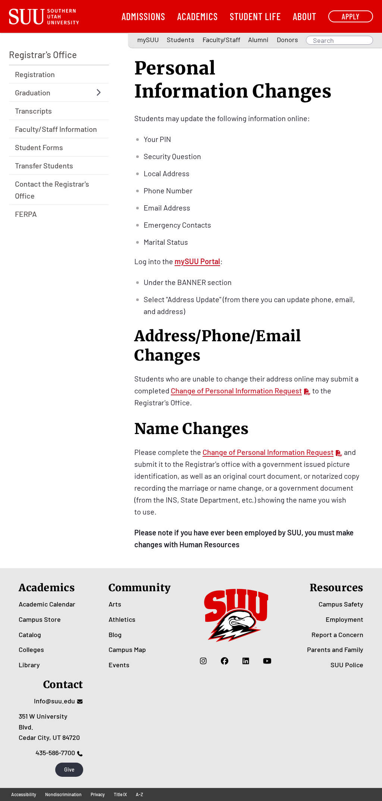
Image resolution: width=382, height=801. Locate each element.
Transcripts (33, 110)
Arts (115, 604)
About (304, 16)
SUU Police (347, 665)
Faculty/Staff (221, 39)
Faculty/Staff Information (56, 128)
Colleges (31, 649)
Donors (287, 39)
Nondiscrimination (63, 794)
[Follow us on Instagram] (203, 661)
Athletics (122, 619)
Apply (351, 16)
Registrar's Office (43, 54)
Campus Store (40, 619)
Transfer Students (44, 165)
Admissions (143, 16)
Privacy (98, 794)
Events (119, 665)
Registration (35, 74)
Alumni (258, 39)
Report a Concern (337, 634)
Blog (115, 634)
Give (69, 769)
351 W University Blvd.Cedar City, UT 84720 (49, 727)
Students (180, 39)
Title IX (120, 794)
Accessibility (23, 794)
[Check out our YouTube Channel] (267, 661)
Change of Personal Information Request (236, 390)
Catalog (30, 634)
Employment (344, 619)
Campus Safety (341, 604)
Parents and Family (335, 649)
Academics (197, 16)
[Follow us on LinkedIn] (246, 661)
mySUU (148, 39)
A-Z (139, 794)
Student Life (255, 16)
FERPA (26, 213)
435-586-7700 (55, 752)
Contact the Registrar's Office (52, 189)
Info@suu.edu (54, 701)
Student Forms (39, 147)
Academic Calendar (47, 604)
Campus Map (127, 649)
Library (29, 665)
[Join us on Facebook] (224, 661)
